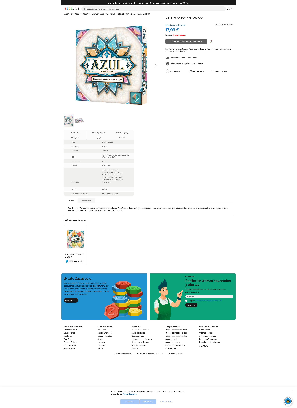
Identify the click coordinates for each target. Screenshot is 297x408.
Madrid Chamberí (105, 333)
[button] (155, 65)
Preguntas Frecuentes (208, 339)
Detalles (71, 201)
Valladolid (101, 345)
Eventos (135, 348)
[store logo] (72, 8)
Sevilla (100, 339)
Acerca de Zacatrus (73, 326)
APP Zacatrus (69, 348)
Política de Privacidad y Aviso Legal (150, 354)
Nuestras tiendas (105, 326)
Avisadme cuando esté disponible (186, 41)
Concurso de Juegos (140, 342)
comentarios (86, 201)
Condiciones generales (123, 354)
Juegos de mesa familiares (176, 330)
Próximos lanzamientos (175, 345)
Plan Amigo (68, 339)
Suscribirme (191, 305)
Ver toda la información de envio (184, 58)
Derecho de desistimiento (209, 342)
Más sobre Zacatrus (208, 326)
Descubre (136, 326)
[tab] (71, 200)
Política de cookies (130, 394)
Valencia (101, 342)
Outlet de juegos (138, 333)
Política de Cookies (175, 354)
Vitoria (100, 348)
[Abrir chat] (288, 401)
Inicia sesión (176, 64)
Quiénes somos (205, 333)
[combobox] (153, 8)
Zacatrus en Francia (207, 336)
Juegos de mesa (172, 326)
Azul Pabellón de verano (74, 254)
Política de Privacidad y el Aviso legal (209, 301)
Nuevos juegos (138, 336)
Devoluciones (69, 333)
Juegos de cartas (172, 342)
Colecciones (170, 348)
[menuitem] (71, 13)
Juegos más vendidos (141, 330)
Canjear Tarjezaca (71, 342)
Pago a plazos (70, 345)
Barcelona (102, 330)
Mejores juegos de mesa (142, 339)
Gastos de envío (70, 330)
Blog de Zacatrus (139, 345)
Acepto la (205, 301)
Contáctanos (204, 330)
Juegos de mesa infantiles (176, 336)
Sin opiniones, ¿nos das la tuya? (175, 25)
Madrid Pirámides (105, 336)
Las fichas (68, 336)
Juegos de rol (171, 339)
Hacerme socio (71, 300)
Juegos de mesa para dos (176, 333)
